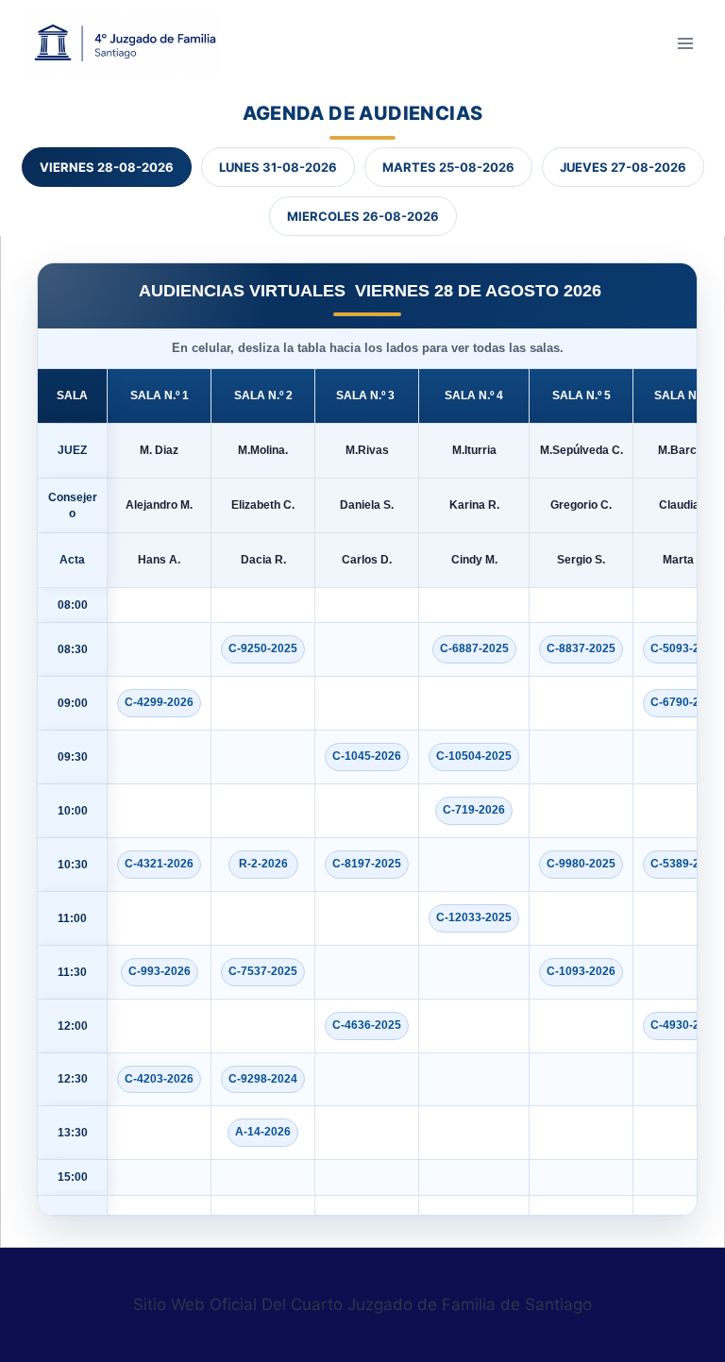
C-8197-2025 (366, 863)
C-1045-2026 (366, 756)
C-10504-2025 (474, 756)
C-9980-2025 (581, 863)
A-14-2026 (263, 1131)
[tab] (107, 167)
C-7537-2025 (262, 971)
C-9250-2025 (262, 648)
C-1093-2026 (581, 971)
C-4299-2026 (159, 702)
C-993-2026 (159, 971)
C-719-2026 (474, 809)
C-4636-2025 (366, 1025)
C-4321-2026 (159, 863)
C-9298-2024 (262, 1078)
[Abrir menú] (684, 43)
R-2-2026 (263, 863)
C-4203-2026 (159, 1078)
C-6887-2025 (474, 648)
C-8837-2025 (581, 648)
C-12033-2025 (474, 917)
